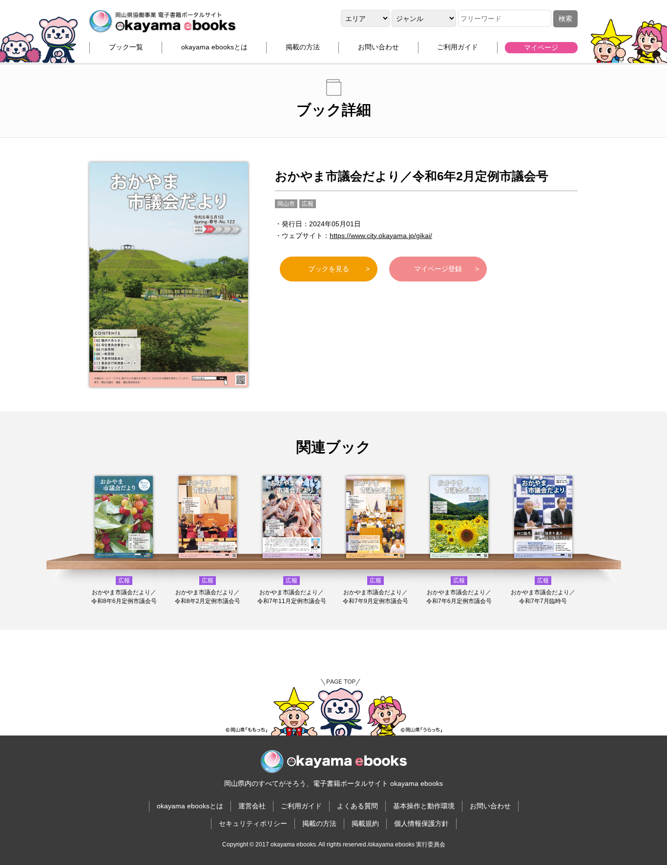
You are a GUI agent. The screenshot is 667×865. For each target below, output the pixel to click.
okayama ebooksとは (214, 47)
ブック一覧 (126, 47)
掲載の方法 (303, 47)
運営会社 (252, 806)
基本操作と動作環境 (424, 806)
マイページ (541, 47)
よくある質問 (357, 806)
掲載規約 (365, 823)
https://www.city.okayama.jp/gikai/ (381, 235)
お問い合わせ (378, 47)
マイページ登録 (438, 269)
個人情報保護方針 (421, 823)
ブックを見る (328, 269)
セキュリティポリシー (253, 823)
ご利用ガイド (457, 47)
